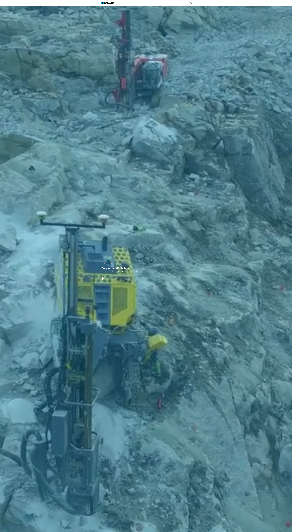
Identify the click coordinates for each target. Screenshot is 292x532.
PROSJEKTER (152, 3)
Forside (103, 263)
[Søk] (190, 3)
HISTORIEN (163, 3)
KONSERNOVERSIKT (174, 3)
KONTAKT (185, 3)
